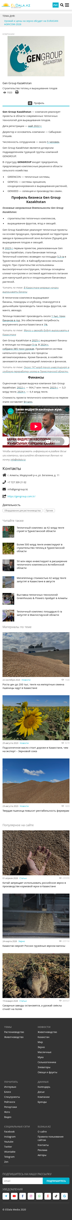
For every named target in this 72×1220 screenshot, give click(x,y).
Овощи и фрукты (47, 1072)
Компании (8, 34)
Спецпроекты (12, 1096)
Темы (8, 1027)
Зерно (21, 941)
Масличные (44, 1052)
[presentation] (36, 103)
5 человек (53, 142)
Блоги (7, 1091)
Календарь (44, 1086)
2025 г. (36, 340)
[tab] (36, 103)
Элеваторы (44, 1067)
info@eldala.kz (18, 459)
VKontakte (9, 1151)
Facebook (9, 1131)
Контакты (43, 1145)
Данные (43, 1082)
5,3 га (60, 256)
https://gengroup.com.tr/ (21, 496)
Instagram (10, 1136)
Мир (40, 1042)
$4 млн (28, 401)
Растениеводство (14, 1032)
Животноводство (13, 1037)
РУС (55, 5)
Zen (6, 1161)
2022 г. (21, 387)
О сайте (42, 1131)
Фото (7, 1112)
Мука (41, 1057)
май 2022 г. (35, 126)
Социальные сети (17, 1126)
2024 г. (21, 391)
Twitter (8, 1146)
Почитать (11, 1082)
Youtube (8, 1141)
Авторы (42, 1155)
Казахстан (43, 1037)
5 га (34, 344)
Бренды (42, 1101)
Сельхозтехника (47, 1062)
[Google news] (64, 1196)
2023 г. (9, 248)
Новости (26, 679)
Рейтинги (9, 1101)
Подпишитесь (56, 1180)
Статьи (23, 878)
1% (45, 324)
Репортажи (10, 1107)
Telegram (9, 1156)
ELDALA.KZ (44, 1126)
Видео (7, 1117)
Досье (41, 1091)
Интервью (10, 1086)
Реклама (42, 1150)
